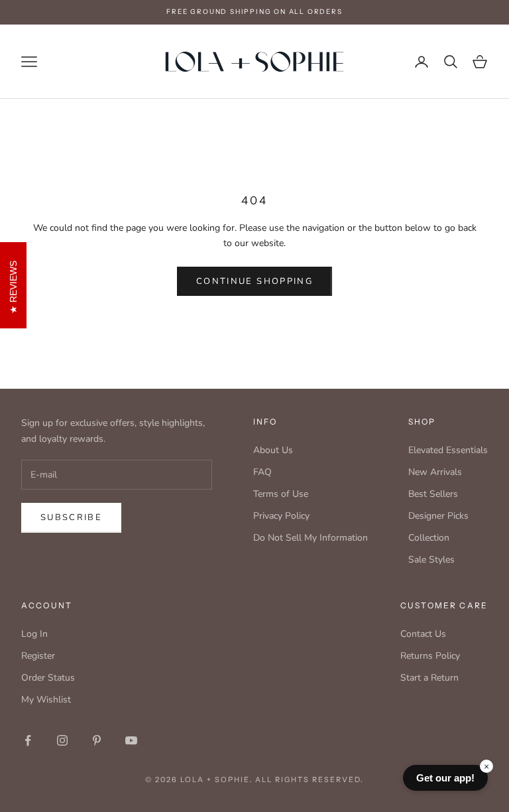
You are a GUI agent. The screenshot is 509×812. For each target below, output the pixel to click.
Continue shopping (254, 281)
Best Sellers (433, 494)
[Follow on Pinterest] (96, 740)
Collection (428, 537)
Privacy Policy (281, 515)
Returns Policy (430, 655)
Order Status (48, 677)
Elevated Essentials (448, 450)
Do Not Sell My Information (310, 537)
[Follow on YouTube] (131, 740)
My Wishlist (46, 699)
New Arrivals (435, 472)
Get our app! (445, 777)
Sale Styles (431, 559)
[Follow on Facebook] (27, 740)
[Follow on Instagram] (62, 740)
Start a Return (429, 677)
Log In (34, 634)
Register (38, 655)
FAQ (262, 472)
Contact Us (423, 634)
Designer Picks (438, 515)
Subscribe (71, 517)
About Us (273, 450)
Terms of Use (280, 494)
